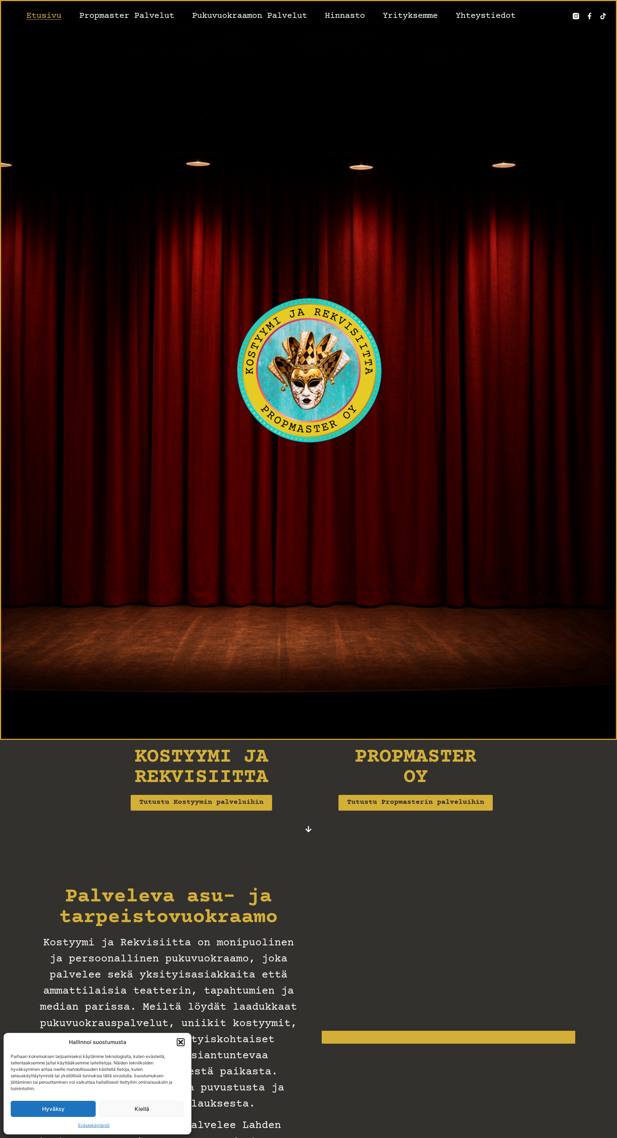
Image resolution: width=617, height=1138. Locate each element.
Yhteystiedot (486, 16)
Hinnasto (345, 16)
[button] (180, 1042)
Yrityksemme (410, 16)
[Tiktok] (603, 16)
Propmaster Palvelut (126, 16)
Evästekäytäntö (94, 1125)
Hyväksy (53, 1108)
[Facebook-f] (589, 16)
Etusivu (43, 16)
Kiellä (142, 1108)
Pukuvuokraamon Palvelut (249, 16)
